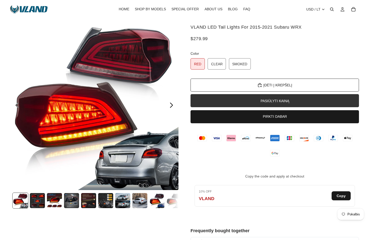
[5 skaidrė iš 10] (88, 200)
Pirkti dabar (275, 116)
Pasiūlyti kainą (275, 101)
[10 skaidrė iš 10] (173, 200)
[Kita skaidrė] (172, 105)
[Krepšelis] (353, 9)
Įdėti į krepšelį (277, 85)
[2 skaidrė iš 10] (37, 200)
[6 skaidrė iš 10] (105, 200)
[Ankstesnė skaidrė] (15, 105)
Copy (341, 196)
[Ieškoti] (331, 9)
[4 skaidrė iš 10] (71, 200)
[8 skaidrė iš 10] (139, 200)
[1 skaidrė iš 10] (20, 200)
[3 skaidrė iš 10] (54, 200)
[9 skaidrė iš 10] (156, 200)
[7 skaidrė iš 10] (122, 200)
